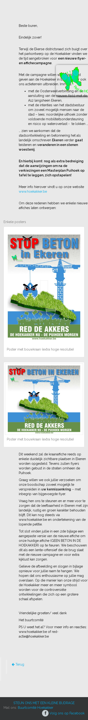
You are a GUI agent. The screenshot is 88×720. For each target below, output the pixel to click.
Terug (19, 664)
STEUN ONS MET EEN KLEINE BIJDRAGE (44, 703)
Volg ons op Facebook (66, 713)
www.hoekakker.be (33, 191)
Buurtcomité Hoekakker (35, 707)
